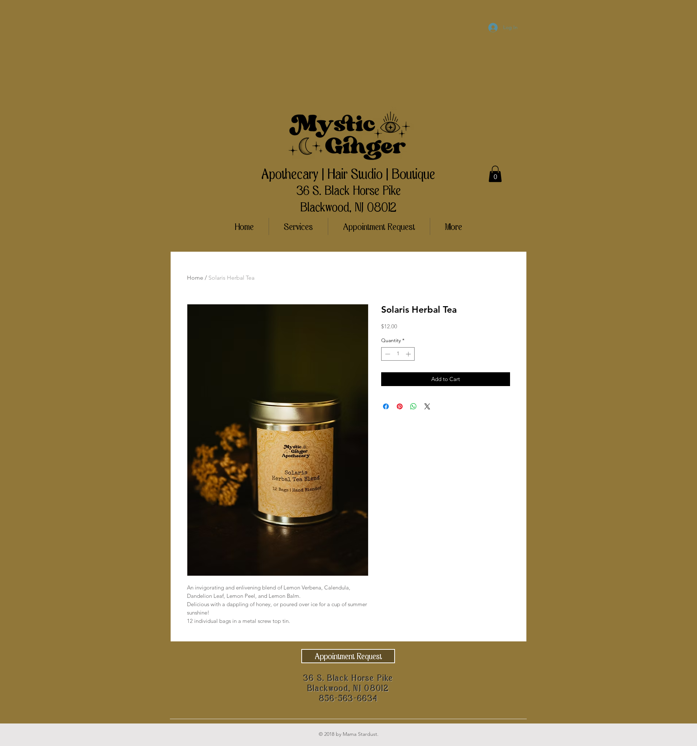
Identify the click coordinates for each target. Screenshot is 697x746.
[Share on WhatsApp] (413, 406)
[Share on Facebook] (386, 406)
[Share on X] (427, 406)
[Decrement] (386, 354)
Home (195, 277)
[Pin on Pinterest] (399, 406)
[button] (495, 174)
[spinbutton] (397, 354)
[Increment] (408, 354)
